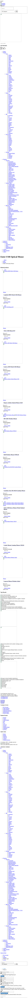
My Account (5, 707)
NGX (9, 128)
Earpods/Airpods (11, 178)
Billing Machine (11, 165)
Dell (9, 91)
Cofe (9, 83)
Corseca (10, 81)
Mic (9, 206)
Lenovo (10, 120)
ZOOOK (10, 156)
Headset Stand (11, 186)
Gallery (4, 251)
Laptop (9, 197)
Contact (4, 249)
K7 (9, 116)
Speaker (10, 231)
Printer (9, 222)
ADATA (10, 56)
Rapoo (9, 135)
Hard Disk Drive (11, 187)
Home (4, 51)
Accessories (10, 161)
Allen (9, 58)
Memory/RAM (11, 200)
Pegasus (10, 130)
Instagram (3, 701)
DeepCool (10, 88)
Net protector (11, 127)
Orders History (6, 709)
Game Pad (10, 181)
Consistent (10, 78)
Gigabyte (10, 103)
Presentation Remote (12, 218)
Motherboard (11, 204)
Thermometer (11, 232)
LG (9, 121)
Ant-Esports (10, 60)
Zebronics (10, 155)
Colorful (10, 77)
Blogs (7, 245)
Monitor (10, 203)
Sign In (2, 976)
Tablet (9, 234)
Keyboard (10, 193)
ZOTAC (10, 158)
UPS (9, 236)
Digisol (9, 89)
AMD (9, 59)
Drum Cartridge (11, 175)
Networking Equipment (13, 210)
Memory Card (9, 205)
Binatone (10, 71)
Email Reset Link (4, 993)
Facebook (3, 700)
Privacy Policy (6, 713)
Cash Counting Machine (13, 166)
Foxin (9, 97)
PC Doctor (10, 129)
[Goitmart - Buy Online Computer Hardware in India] (3, 4)
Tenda (9, 147)
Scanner (7, 226)
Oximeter (10, 216)
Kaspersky (10, 115)
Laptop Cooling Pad (12, 199)
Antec (9, 62)
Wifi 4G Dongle (11, 239)
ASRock (10, 65)
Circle (9, 75)
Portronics (10, 133)
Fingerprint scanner (12, 179)
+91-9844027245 (4, 698)
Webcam (10, 237)
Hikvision (10, 107)
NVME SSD (11, 213)
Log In (4, 959)
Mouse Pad (10, 209)
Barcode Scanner (11, 162)
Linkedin (2, 702)
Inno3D (10, 108)
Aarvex (9, 55)
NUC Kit (10, 215)
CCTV (9, 171)
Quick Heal (8, 134)
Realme (9, 138)
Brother (9, 72)
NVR (9, 212)
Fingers (9, 96)
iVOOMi (10, 113)
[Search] (17, 11)
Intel (9, 109)
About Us (5, 241)
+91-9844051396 (4, 697)
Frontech (10, 98)
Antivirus (8, 160)
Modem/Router (11, 202)
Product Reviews (9, 248)
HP (9, 104)
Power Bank (10, 223)
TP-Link (10, 148)
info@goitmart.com (8, 1)
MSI (9, 126)
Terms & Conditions (7, 710)
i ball (9, 111)
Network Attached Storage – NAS (15, 211)
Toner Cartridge (11, 235)
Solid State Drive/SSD (13, 225)
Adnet (9, 57)
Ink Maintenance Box (12, 192)
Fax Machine (11, 180)
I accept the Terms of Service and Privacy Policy (12, 985)
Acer (7, 53)
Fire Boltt (10, 95)
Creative (10, 84)
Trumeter (10, 149)
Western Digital (11, 153)
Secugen (10, 142)
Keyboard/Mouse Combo (13, 194)
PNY (9, 132)
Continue (7, 746)
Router (9, 224)
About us (5, 737)
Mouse (9, 207)
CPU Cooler (10, 170)
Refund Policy (6, 712)
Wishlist (4, 957)
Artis (9, 64)
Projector (10, 220)
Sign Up (2, 986)
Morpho (10, 124)
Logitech (10, 122)
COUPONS (8, 244)
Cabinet (10, 167)
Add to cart (6, 300)
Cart (4, 956)
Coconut (10, 82)
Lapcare (10, 119)
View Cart (3, 746)
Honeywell (10, 106)
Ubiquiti (7, 152)
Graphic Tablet (11, 185)
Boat (9, 70)
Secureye (10, 141)
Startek (9, 145)
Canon (7, 74)
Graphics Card (11, 184)
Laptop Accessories (12, 196)
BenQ (9, 68)
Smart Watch (11, 230)
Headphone (10, 188)
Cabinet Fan (10, 168)
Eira (9, 94)
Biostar (9, 69)
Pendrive (10, 217)
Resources (5, 242)
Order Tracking (6, 250)
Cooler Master (11, 79)
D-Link (9, 90)
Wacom (4, 726)
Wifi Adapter (11, 238)
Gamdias (10, 101)
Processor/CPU (11, 219)
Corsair (9, 76)
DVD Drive (10, 177)
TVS (9, 151)
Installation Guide (9, 247)
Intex (9, 110)
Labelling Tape (11, 198)
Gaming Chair (9, 183)
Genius (9, 102)
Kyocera (10, 117)
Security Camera (11, 229)
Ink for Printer (11, 190)
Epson (7, 92)
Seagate (10, 143)
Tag (9, 146)
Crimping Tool (11, 172)
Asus (9, 66)
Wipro (9, 154)
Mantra (9, 123)
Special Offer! (3, 952)
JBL (6, 114)
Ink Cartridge (11, 191)
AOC (9, 63)
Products (5, 159)
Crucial (9, 87)
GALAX (10, 100)
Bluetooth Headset (12, 164)
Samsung (10, 140)
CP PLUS (10, 85)
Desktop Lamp (11, 174)
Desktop (10, 173)
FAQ (7, 243)
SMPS (9, 228)
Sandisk (10, 139)
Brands (4, 52)
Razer (9, 136)
